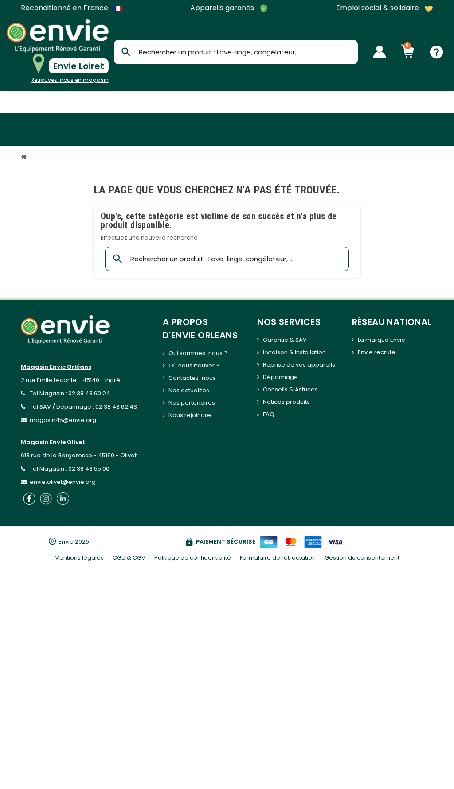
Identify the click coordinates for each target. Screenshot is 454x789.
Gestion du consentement (362, 557)
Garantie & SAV (285, 340)
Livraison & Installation (294, 352)
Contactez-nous (192, 378)
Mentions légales (79, 557)
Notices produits (286, 402)
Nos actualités (188, 390)
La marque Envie (381, 340)
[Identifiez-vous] (379, 52)
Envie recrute (376, 352)
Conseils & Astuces (290, 389)
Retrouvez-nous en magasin (70, 80)
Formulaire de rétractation (278, 557)
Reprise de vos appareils (299, 364)
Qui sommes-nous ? (197, 353)
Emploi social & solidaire (378, 8)
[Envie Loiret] (58, 36)
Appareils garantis (223, 8)
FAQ (268, 414)
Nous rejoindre (189, 415)
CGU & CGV (129, 557)
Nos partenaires (191, 402)
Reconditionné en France (65, 8)
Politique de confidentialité (192, 557)
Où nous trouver (191, 365)
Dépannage (280, 377)
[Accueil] (25, 158)
